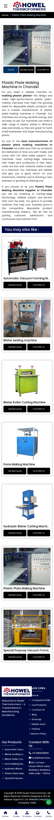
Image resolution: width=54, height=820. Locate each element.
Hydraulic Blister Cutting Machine (27, 526)
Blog (34, 714)
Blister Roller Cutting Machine (24, 402)
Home (5, 15)
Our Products (38, 704)
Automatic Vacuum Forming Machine (25, 749)
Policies (35, 728)
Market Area (38, 724)
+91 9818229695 (40, 753)
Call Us (11, 69)
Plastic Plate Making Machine (24, 588)
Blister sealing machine (20, 340)
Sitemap (36, 719)
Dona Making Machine (19, 464)
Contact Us (38, 709)
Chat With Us (43, 69)
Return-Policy (38, 733)
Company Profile (40, 700)
